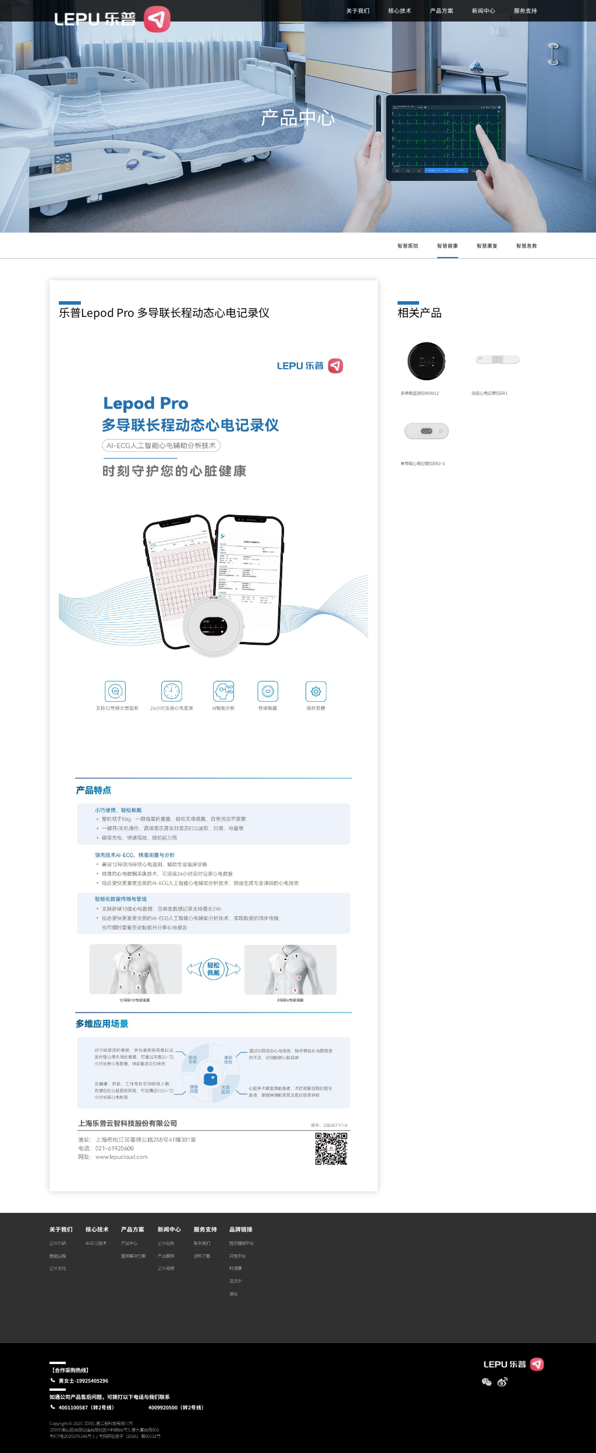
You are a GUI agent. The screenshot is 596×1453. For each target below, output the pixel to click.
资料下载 (202, 1255)
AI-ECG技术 (96, 1243)
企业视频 (166, 1268)
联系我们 (202, 1243)
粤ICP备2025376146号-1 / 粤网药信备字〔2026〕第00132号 (105, 1436)
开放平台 (237, 1255)
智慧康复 (487, 245)
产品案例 (166, 1255)
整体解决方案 (133, 1255)
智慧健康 (447, 245)
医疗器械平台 (241, 1243)
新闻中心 (483, 10)
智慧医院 (408, 245)
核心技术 (399, 10)
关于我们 (358, 10)
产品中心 (129, 1243)
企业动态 (166, 1243)
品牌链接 (241, 1229)
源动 (233, 1293)
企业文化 (57, 1268)
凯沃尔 (235, 1280)
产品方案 (441, 10)
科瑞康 (235, 1268)
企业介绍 (57, 1243)
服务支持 (525, 10)
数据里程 (57, 1255)
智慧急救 (526, 245)
